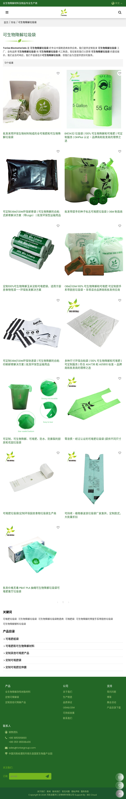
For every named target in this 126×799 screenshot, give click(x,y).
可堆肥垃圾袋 (10, 619)
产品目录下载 (114, 707)
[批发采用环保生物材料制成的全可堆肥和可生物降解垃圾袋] (32, 99)
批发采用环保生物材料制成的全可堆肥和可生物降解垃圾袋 (32, 135)
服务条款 (85, 791)
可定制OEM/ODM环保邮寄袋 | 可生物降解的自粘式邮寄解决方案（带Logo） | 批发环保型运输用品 (32, 213)
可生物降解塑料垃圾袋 (14, 623)
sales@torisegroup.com (22, 747)
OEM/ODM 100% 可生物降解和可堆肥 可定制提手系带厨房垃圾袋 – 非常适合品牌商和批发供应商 (93, 288)
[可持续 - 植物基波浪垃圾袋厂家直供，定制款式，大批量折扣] (94, 479)
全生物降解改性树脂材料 (18, 691)
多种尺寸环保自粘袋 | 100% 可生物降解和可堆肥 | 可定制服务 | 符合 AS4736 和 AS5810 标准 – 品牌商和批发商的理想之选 (93, 364)
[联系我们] (120, 777)
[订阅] (47, 776)
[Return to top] (120, 793)
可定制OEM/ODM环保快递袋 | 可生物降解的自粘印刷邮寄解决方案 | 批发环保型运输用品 (31, 362)
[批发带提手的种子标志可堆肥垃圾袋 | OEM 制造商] (94, 177)
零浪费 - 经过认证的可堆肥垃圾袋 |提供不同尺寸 (93, 439)
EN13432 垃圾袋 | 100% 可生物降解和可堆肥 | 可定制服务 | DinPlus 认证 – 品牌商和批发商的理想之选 (94, 137)
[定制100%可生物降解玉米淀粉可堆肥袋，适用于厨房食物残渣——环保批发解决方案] (32, 251)
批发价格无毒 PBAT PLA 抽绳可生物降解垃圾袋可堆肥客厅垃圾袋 (31, 589)
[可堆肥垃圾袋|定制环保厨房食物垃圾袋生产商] (32, 479)
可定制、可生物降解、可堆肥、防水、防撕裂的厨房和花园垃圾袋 (32, 440)
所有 (13, 22)
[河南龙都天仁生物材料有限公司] (63, 12)
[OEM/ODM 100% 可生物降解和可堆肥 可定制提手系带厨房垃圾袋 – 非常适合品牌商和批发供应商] (94, 251)
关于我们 (67, 691)
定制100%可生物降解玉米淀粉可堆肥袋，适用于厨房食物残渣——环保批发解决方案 (32, 288)
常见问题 (66, 791)
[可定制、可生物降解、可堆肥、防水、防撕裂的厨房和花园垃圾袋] (32, 404)
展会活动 (111, 702)
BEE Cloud (92, 794)
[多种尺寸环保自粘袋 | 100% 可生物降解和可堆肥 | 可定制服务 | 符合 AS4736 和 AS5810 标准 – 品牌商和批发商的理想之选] (94, 326)
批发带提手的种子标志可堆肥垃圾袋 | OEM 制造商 (94, 211)
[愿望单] (120, 785)
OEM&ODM (69, 707)
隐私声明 (75, 791)
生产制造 (67, 697)
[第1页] (57, 602)
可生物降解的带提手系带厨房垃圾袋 (94, 619)
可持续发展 (68, 712)
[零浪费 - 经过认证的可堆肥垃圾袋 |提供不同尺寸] (94, 404)
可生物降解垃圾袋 (27, 619)
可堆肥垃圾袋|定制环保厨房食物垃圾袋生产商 (29, 513)
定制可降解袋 (12, 697)
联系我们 (67, 718)
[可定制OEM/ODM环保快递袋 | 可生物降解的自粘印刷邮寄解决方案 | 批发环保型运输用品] (32, 326)
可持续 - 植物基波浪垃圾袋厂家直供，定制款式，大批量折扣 (93, 515)
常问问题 (111, 691)
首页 (6, 22)
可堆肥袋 (69, 619)
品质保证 (67, 702)
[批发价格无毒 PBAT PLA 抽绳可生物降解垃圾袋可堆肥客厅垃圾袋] (32, 553)
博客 (109, 697)
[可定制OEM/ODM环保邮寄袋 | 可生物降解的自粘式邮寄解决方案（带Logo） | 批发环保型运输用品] (32, 177)
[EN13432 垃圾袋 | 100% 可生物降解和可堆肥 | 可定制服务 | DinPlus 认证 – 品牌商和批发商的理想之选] (94, 99)
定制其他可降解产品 (15, 702)
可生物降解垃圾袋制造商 (51, 619)
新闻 (49, 791)
